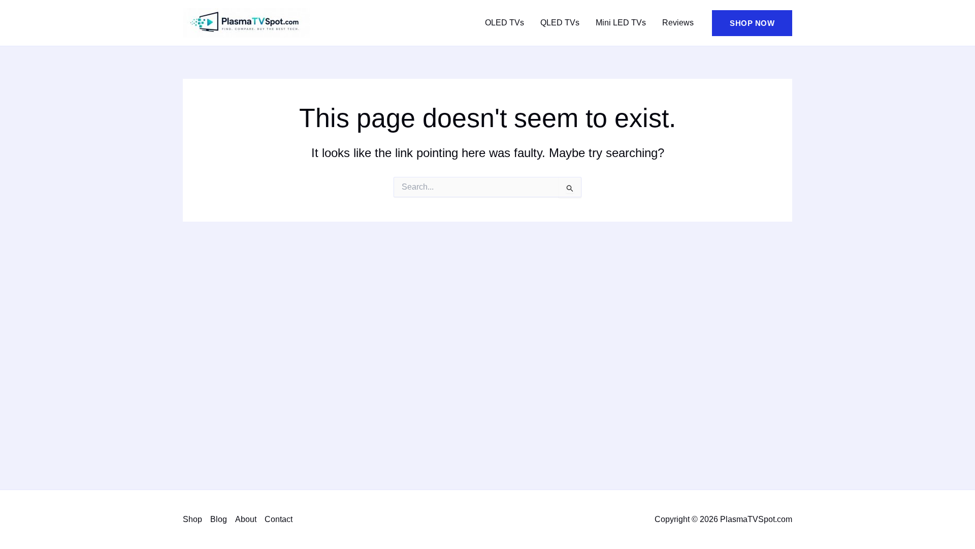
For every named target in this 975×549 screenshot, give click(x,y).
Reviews (678, 22)
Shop (192, 519)
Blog (218, 519)
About (245, 519)
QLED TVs (559, 22)
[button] (752, 23)
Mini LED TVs (621, 22)
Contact (278, 519)
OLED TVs (504, 22)
